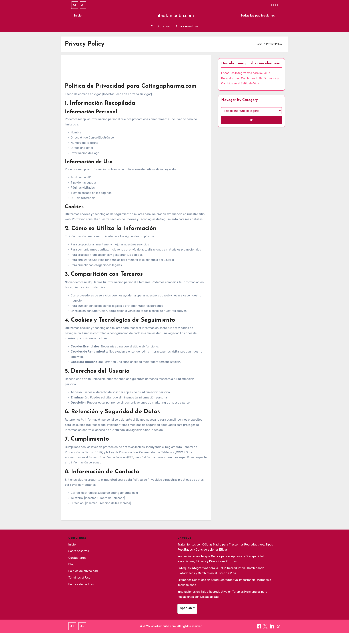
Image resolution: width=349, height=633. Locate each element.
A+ (75, 5)
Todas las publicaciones (257, 15)
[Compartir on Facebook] (259, 626)
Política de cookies (81, 584)
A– (83, 5)
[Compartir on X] (265, 626)
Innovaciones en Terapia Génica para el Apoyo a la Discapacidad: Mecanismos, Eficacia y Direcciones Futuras (221, 559)
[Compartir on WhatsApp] (278, 626)
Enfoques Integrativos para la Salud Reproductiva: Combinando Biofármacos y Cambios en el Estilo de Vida (250, 78)
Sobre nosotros (187, 26)
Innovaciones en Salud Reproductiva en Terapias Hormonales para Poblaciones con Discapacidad (222, 594)
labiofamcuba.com (174, 15)
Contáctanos (160, 26)
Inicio (78, 15)
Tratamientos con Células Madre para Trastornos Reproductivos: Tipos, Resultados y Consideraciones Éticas (225, 547)
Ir (251, 120)
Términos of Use (79, 577)
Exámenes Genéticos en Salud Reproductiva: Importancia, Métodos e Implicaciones (224, 582)
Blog (71, 564)
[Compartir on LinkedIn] (272, 626)
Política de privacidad (83, 571)
